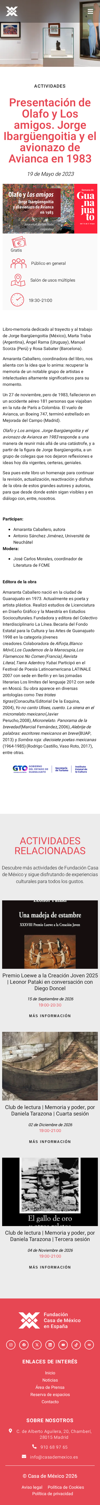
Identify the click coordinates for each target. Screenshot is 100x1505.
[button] (90, 11)
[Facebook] (24, 1345)
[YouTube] (63, 1345)
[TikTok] (76, 1345)
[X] (37, 1345)
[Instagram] (10, 1345)
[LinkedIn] (50, 1345)
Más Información (50, 1016)
